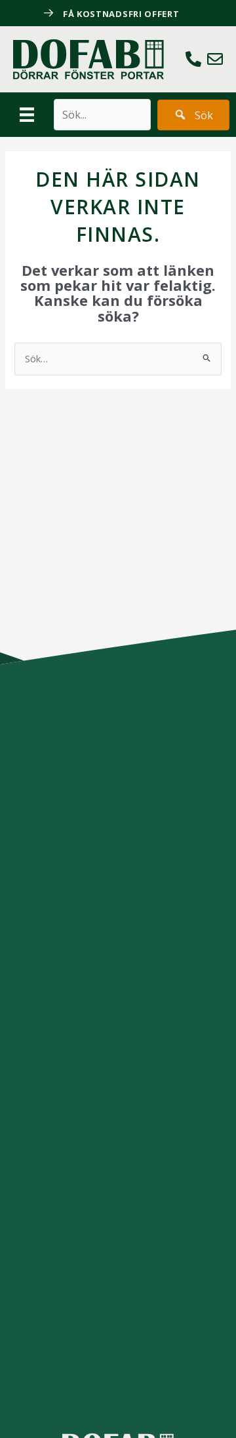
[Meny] (27, 115)
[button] (193, 115)
